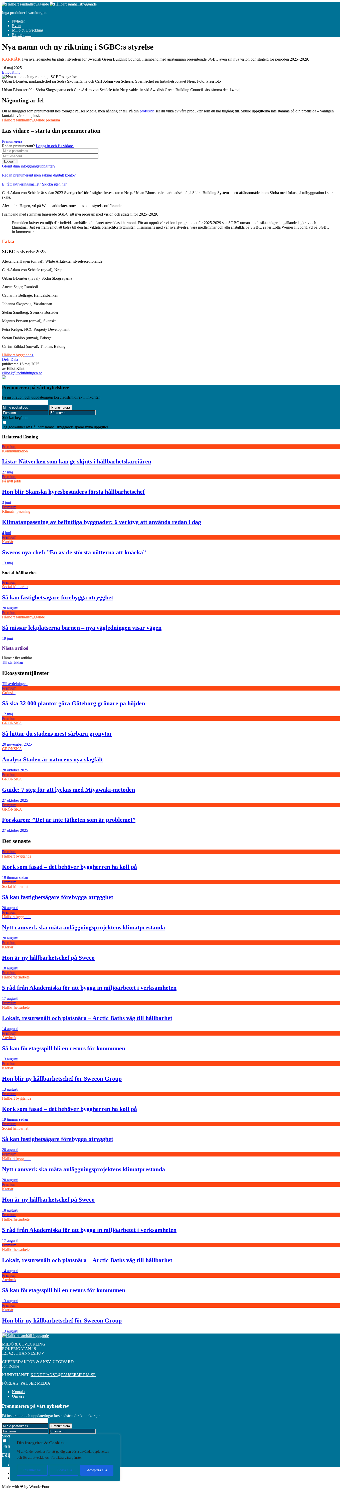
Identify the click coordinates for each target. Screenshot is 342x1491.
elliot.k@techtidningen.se (22, 373)
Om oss (18, 1396)
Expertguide (21, 35)
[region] (65, 1457)
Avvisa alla (64, 1470)
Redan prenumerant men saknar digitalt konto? (39, 175)
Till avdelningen (15, 684)
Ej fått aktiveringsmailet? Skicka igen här (34, 184)
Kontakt (18, 1392)
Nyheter (18, 21)
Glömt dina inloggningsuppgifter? (28, 166)
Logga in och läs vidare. (55, 146)
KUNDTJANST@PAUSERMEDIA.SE (63, 1375)
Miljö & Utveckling (27, 30)
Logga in (10, 161)
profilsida (147, 111)
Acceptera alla (97, 1470)
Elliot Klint (11, 72)
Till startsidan (12, 662)
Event (16, 26)
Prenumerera (12, 141)
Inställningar (32, 1470)
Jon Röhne (10, 1366)
